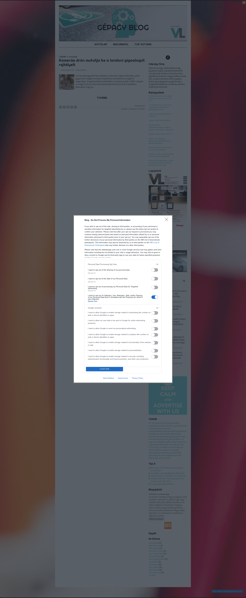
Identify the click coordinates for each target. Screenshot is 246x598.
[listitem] (123, 264)
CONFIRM (104, 369)
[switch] (154, 270)
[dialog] (123, 299)
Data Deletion (108, 378)
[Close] (167, 220)
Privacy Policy (137, 378)
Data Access (123, 378)
